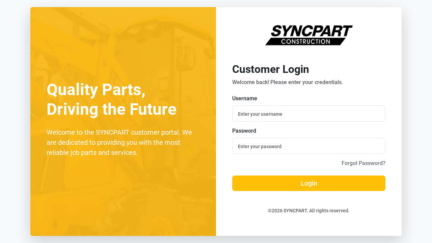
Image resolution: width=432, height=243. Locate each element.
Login (309, 183)
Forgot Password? (363, 163)
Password (244, 131)
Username (244, 98)
